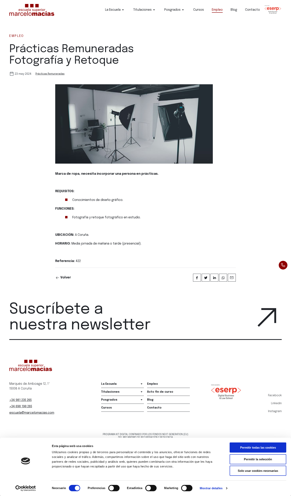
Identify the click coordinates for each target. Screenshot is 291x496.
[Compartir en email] (232, 278)
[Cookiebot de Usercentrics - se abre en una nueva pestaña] (25, 488)
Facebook (275, 395)
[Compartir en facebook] (197, 278)
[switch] (114, 488)
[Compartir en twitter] (206, 278)
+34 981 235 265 (20, 400)
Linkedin (276, 403)
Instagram (275, 411)
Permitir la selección (258, 459)
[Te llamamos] (283, 265)
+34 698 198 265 (20, 406)
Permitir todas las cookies (258, 447)
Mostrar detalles (211, 488)
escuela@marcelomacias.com (31, 412)
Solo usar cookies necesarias (258, 470)
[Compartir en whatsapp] (223, 278)
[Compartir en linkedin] (214, 278)
